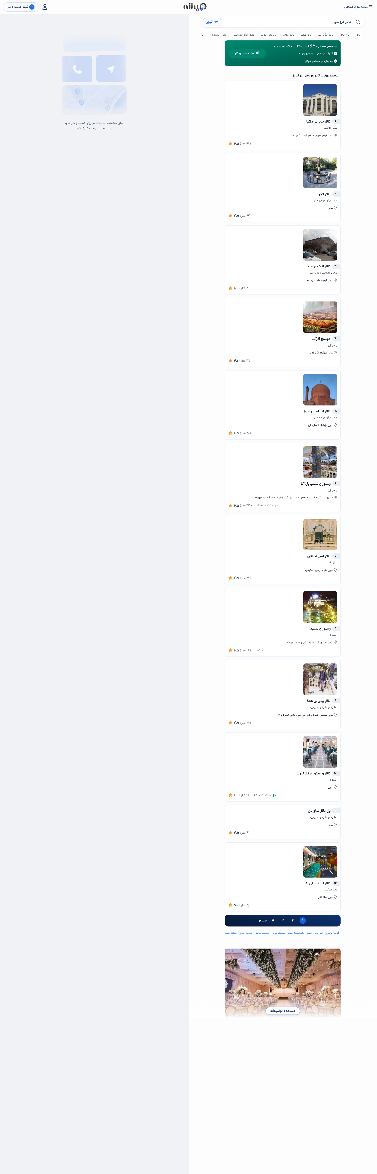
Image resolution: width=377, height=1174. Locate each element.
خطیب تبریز (262, 933)
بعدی (263, 920)
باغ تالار (344, 35)
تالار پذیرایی (325, 35)
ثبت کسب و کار (20, 7)
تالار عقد (306, 35)
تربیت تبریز (278, 933)
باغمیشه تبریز (296, 933)
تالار (358, 35)
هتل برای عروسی (243, 35)
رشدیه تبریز (246, 933)
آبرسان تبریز (332, 933)
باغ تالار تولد (268, 35)
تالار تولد (288, 35)
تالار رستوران (218, 35)
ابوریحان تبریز (315, 933)
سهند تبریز (230, 933)
